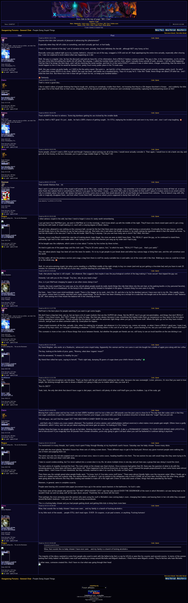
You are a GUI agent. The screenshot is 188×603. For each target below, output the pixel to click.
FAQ (83, 25)
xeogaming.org (94, 585)
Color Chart (98, 25)
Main (71, 23)
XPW (87, 25)
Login (97, 21)
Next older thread (181, 33)
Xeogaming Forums (10, 30)
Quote (157, 38)
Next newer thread (169, 33)
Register (91, 21)
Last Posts (100, 23)
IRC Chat (107, 23)
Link (152, 38)
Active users (85, 23)
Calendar (93, 23)
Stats (92, 25)
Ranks (79, 25)
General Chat (25, 30)
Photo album (107, 25)
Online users (114, 23)
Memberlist (77, 23)
